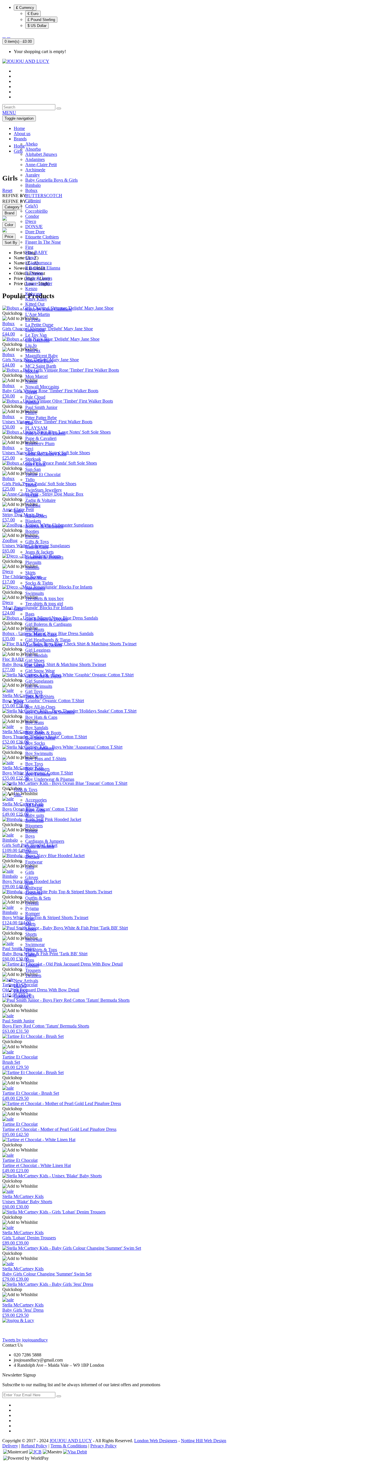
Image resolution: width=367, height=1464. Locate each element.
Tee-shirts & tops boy (44, 598)
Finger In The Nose (43, 242)
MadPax (32, 350)
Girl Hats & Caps (41, 634)
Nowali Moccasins (42, 386)
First (29, 247)
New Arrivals (26, 980)
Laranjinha (35, 329)
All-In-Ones (36, 515)
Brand (9, 213)
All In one (34, 805)
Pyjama (32, 908)
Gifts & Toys (37, 541)
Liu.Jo (31, 345)
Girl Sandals (36, 655)
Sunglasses (35, 588)
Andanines (35, 159)
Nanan (31, 381)
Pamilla (32, 402)
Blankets (33, 521)
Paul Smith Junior (41, 407)
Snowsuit (33, 939)
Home (19, 128)
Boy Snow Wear (40, 737)
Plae (29, 422)
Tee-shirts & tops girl (44, 603)
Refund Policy (34, 1445)
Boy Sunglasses (39, 748)
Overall (32, 903)
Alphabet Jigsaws (41, 154)
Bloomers (34, 825)
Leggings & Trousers (44, 557)
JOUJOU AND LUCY (71, 1440)
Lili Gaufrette (37, 340)
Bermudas (34, 820)
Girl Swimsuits (38, 686)
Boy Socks (35, 743)
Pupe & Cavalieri (40, 438)
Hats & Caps (36, 546)
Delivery (10, 1445)
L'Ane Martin (37, 314)
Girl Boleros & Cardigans (48, 624)
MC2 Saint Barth (40, 366)
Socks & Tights (39, 582)
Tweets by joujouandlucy (25, 1339)
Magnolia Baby (39, 360)
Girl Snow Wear (40, 670)
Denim (31, 851)
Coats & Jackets (39, 846)
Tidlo (30, 479)
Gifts (29, 867)
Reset (7, 190)
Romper (32, 913)
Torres (31, 484)
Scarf (30, 918)
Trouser (32, 965)
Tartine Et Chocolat (42, 474)
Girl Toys (33, 691)
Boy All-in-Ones (40, 706)
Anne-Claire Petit (41, 164)
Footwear (33, 861)
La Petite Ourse (39, 324)
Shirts (30, 923)
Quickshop (12, 1005)
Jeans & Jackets (39, 552)
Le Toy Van (36, 335)
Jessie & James (38, 278)
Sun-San (33, 469)
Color (9, 225)
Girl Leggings (37, 650)
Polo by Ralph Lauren (45, 433)
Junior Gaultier (38, 283)
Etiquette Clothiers (42, 236)
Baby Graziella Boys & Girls (51, 180)
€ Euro (33, 13)
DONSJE (34, 226)
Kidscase (33, 293)
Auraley (32, 174)
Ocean (31, 391)
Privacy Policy (103, 1445)
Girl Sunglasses (39, 681)
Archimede (35, 169)
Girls (18, 608)
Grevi (30, 257)
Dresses (32, 536)
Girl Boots (34, 629)
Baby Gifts (35, 810)
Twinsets (33, 975)
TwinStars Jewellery (43, 490)
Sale (18, 794)
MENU (9, 112)
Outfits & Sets (38, 898)
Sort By (11, 242)
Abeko (31, 143)
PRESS (21, 991)
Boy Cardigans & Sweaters (50, 712)
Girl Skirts (34, 665)
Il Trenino (34, 273)
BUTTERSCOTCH (43, 195)
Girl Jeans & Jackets (43, 644)
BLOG (20, 985)
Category (12, 207)
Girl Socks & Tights (43, 675)
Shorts (31, 934)
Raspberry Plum (39, 443)
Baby (19, 510)
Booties (32, 531)
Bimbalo (33, 185)
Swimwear (35, 944)
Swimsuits (34, 593)
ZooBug (32, 505)
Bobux (31, 190)
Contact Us (24, 996)
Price (9, 236)
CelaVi (31, 205)
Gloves (31, 877)
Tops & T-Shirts (39, 696)
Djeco (30, 221)
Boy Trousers (37, 768)
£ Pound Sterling (41, 20)
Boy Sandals (36, 727)
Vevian (31, 495)
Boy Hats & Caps (41, 717)
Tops (29, 960)
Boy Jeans (34, 722)
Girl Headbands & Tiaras (48, 639)
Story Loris (35, 464)
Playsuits (33, 562)
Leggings (33, 892)
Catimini (33, 200)
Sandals (32, 567)
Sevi (29, 448)
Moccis (31, 371)
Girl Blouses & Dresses (46, 619)
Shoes (30, 929)
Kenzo (31, 288)
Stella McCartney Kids (46, 453)
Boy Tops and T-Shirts (45, 758)
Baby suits (34, 815)
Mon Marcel (36, 376)
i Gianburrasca (38, 262)
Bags (29, 613)
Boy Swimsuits (39, 753)
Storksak (33, 459)
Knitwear (33, 887)
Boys (18, 701)
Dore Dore (35, 231)
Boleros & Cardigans (44, 526)
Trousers (33, 970)
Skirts (30, 572)
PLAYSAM (36, 428)
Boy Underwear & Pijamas (49, 779)
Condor (32, 216)
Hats (29, 882)
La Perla (32, 319)
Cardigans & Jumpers (44, 841)
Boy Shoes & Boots (43, 732)
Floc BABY (36, 252)
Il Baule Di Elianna (42, 267)
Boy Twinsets (37, 774)
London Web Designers (155, 1440)
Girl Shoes (34, 660)
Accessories (36, 799)
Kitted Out (34, 304)
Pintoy (31, 412)
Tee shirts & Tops (41, 949)
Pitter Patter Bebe (41, 417)
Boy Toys (34, 763)
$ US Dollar (37, 26)
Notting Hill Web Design (203, 1440)
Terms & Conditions (68, 1445)
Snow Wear (35, 577)
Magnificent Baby (41, 355)
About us (22, 133)
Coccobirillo (36, 211)
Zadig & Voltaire (40, 500)
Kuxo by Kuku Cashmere (48, 309)
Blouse (31, 830)
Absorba (33, 149)
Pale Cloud (35, 397)
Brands (20, 138)
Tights (30, 954)
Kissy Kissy (36, 298)
